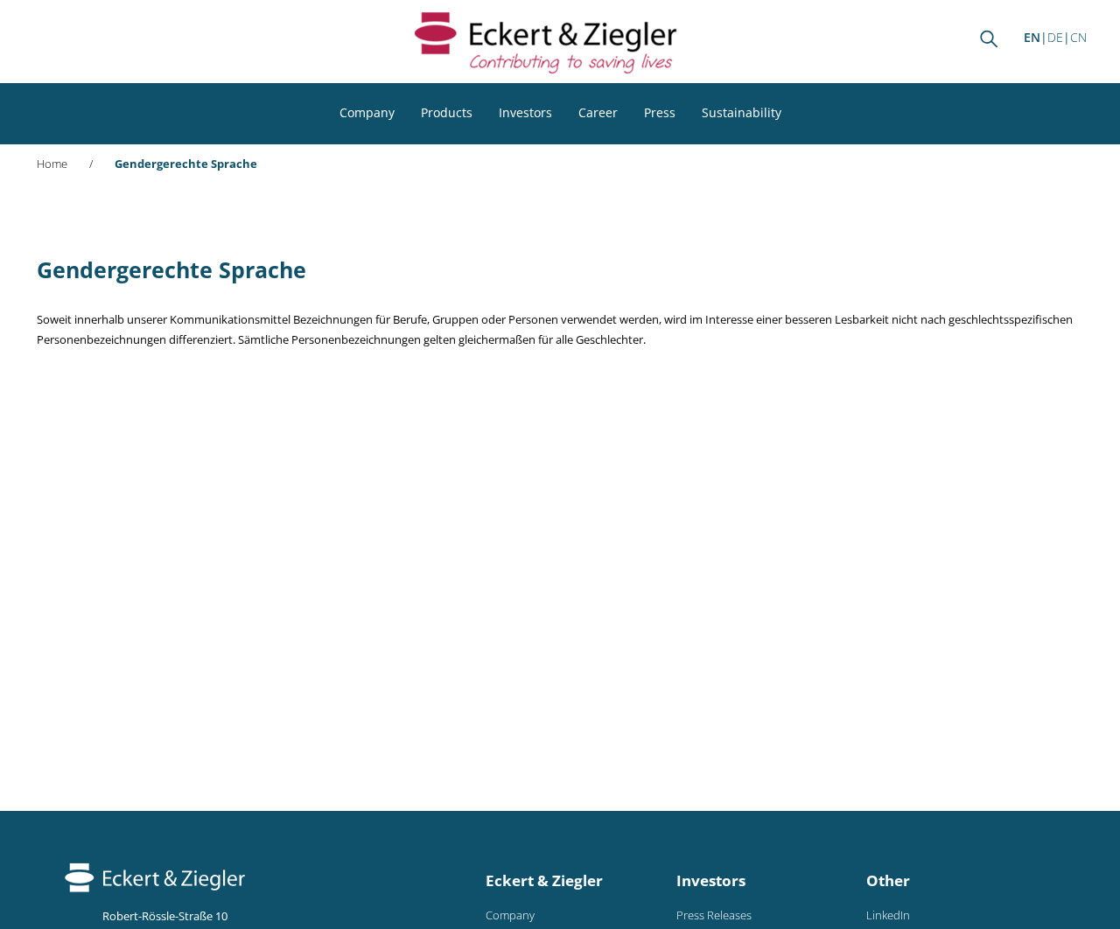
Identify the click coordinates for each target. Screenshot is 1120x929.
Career (598, 112)
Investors (525, 112)
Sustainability (741, 112)
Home (52, 164)
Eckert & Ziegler (544, 880)
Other (888, 880)
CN (1078, 37)
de (1055, 37)
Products (446, 112)
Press (660, 112)
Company (367, 112)
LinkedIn (888, 915)
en (1032, 37)
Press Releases (714, 915)
